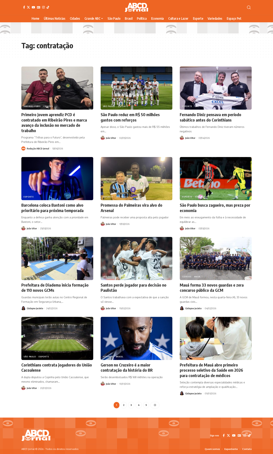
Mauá (197, 277)
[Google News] (38, 7)
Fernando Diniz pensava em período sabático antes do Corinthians (210, 117)
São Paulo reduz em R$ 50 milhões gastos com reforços (130, 117)
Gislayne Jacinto (35, 308)
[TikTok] (48, 7)
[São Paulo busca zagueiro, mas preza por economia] (216, 178)
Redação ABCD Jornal (38, 148)
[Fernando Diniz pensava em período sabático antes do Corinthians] (216, 88)
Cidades (48, 106)
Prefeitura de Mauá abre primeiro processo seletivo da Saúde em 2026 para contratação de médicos (211, 370)
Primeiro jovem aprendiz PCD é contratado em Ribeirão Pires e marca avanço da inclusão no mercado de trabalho (54, 122)
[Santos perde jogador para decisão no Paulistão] (137, 258)
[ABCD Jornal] (136, 7)
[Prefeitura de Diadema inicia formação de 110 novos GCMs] (57, 258)
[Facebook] (24, 7)
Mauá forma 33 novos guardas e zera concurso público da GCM (212, 287)
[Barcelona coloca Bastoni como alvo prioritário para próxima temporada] (57, 178)
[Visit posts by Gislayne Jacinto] (23, 308)
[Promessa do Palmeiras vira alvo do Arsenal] (137, 178)
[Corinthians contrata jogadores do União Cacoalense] (57, 338)
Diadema (28, 277)
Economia (197, 357)
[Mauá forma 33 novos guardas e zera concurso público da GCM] (216, 258)
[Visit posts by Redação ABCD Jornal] (23, 148)
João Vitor (111, 137)
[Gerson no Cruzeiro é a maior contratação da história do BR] (137, 338)
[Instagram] (43, 7)
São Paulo (109, 106)
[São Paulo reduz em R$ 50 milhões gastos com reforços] (137, 88)
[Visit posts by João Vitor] (103, 138)
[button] (249, 7)
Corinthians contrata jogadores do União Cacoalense (56, 367)
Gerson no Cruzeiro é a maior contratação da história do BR (127, 367)
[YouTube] (33, 7)
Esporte (123, 106)
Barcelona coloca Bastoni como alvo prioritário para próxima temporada (52, 207)
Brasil (119, 357)
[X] (28, 7)
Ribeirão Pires (32, 106)
